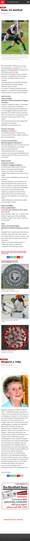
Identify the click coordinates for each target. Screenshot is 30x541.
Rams (25, 252)
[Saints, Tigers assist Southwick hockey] (15, 306)
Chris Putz (5, 13)
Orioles (20, 252)
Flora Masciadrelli (7, 365)
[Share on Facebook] (8, 257)
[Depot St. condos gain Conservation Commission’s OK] (15, 276)
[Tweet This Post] (11, 257)
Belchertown (15, 251)
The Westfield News (13, 2)
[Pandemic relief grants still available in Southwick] (15, 337)
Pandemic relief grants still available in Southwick (8, 351)
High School (14, 252)
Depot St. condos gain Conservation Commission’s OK (10, 290)
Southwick (14, 70)
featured (23, 251)
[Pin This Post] (18, 257)
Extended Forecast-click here (13, 520)
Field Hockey (5, 252)
